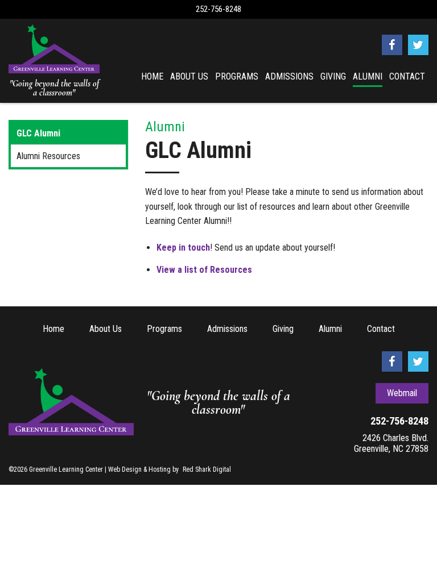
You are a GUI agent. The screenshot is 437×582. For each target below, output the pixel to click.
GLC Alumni (38, 133)
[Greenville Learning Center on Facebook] (392, 45)
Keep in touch (183, 247)
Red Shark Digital (207, 469)
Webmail (402, 393)
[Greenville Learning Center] (54, 48)
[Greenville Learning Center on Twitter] (418, 45)
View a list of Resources (204, 269)
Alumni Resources (48, 156)
